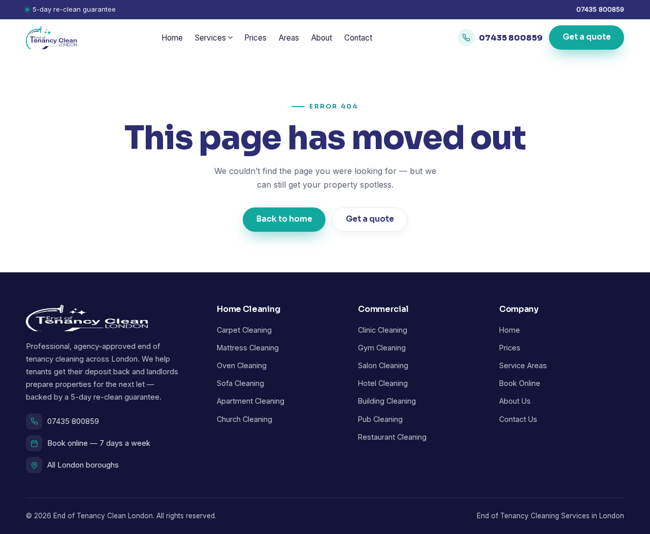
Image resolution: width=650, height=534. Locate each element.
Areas (289, 38)
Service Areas (523, 365)
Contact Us (518, 419)
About (321, 38)
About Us (515, 401)
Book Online (519, 383)
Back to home (284, 219)
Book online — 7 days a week (98, 443)
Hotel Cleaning (383, 383)
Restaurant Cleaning (392, 437)
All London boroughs (83, 465)
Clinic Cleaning (382, 330)
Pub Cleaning (380, 419)
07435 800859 (600, 9)
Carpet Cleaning (244, 330)
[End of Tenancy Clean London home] (51, 37)
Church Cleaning (244, 419)
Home (172, 38)
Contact (358, 38)
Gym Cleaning (382, 347)
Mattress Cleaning (248, 347)
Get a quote (586, 37)
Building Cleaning (387, 401)
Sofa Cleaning (240, 383)
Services (210, 38)
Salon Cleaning (383, 365)
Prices (255, 38)
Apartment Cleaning (250, 401)
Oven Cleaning (242, 365)
